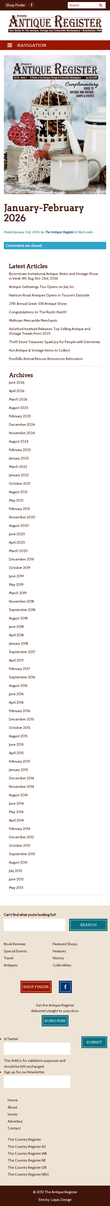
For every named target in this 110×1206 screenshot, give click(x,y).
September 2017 (22, 652)
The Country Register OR (27, 1167)
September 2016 (22, 677)
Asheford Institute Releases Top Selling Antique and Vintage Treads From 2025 (49, 331)
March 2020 (18, 551)
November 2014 (21, 786)
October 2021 (19, 483)
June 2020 (17, 534)
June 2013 (16, 879)
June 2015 (16, 744)
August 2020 (19, 525)
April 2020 (17, 542)
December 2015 (21, 719)
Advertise (15, 1121)
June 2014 (16, 803)
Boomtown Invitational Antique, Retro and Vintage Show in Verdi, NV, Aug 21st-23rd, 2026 (53, 276)
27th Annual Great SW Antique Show (38, 303)
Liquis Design (61, 1199)
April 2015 (16, 753)
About (12, 1107)
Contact (14, 1128)
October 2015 (19, 727)
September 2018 (22, 609)
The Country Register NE (27, 1160)
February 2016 (19, 710)
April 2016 (16, 702)
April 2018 (16, 635)
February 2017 (19, 668)
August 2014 (18, 795)
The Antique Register (59, 232)
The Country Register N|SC (28, 1174)
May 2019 (16, 584)
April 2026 (17, 391)
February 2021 (19, 508)
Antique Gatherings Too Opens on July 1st (41, 286)
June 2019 (16, 576)
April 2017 (16, 660)
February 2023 (20, 449)
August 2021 (18, 492)
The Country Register (24, 1139)
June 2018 (16, 626)
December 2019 (21, 559)
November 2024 (22, 433)
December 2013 (21, 837)
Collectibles (62, 965)
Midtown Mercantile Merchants (33, 320)
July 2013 (15, 870)
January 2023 (19, 458)
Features (59, 951)
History (58, 958)
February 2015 (19, 761)
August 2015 (18, 736)
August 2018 (18, 618)
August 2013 (18, 862)
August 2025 (18, 407)
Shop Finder (15, 5)
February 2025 (20, 416)
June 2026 (17, 382)
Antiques (11, 965)
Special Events (15, 951)
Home (13, 1100)
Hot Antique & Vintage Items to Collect (40, 350)
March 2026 (18, 399)
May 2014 (16, 812)
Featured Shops (65, 944)
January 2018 (18, 643)
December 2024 (22, 424)
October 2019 (19, 567)
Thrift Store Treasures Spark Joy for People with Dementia (54, 342)
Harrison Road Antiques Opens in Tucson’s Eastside (49, 295)
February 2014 (19, 828)
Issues (13, 1114)
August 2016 (18, 685)
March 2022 (18, 466)
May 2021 (16, 500)
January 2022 (19, 475)
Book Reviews (15, 944)
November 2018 (21, 601)
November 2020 (22, 517)
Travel (8, 958)
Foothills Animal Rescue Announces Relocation (46, 358)
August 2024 (18, 441)
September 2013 (22, 854)
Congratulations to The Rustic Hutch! (38, 312)
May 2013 (16, 887)
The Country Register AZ (27, 1146)
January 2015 (18, 769)
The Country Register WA (27, 1153)
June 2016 (16, 694)
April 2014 (16, 820)
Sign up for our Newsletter (24, 1072)
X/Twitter (11, 1039)
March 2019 (18, 593)
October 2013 (19, 845)
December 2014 (21, 778)
